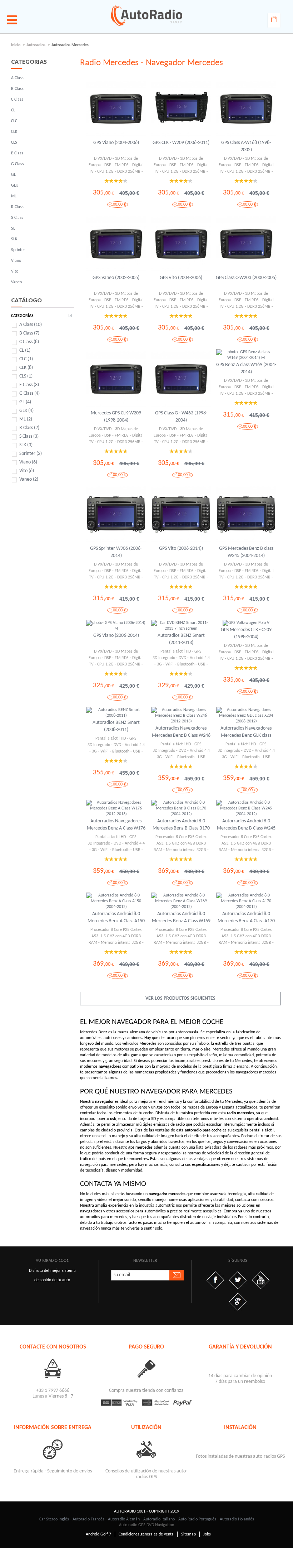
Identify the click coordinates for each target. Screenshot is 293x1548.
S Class (17, 218)
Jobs (207, 1534)
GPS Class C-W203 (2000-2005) (246, 277)
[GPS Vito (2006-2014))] (181, 514)
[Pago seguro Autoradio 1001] (146, 1402)
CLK (14, 132)
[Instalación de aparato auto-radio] (240, 1441)
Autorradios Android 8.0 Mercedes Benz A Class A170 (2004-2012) (246, 921)
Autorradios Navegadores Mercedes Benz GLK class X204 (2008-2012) (246, 735)
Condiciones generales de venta (146, 1534)
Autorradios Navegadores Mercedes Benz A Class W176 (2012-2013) (116, 828)
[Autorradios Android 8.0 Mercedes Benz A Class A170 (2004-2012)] (246, 901)
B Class (17, 89)
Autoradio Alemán (124, 1519)
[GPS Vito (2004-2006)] (181, 244)
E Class (17, 153)
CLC (14, 121)
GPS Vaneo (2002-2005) (116, 277)
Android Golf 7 (98, 1534)
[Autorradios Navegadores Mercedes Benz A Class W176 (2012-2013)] (115, 808)
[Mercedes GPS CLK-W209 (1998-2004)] (115, 379)
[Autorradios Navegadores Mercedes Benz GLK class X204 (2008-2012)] (246, 715)
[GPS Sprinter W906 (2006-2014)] (115, 514)
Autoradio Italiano (159, 1519)
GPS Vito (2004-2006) (181, 277)
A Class (17, 78)
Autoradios (35, 45)
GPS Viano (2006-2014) (116, 635)
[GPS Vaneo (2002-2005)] (115, 244)
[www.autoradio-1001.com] (146, 16)
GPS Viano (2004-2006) (116, 142)
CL (13, 110)
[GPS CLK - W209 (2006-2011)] (181, 108)
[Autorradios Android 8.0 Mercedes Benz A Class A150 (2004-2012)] (115, 901)
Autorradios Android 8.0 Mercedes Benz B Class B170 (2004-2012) (181, 828)
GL (13, 175)
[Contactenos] (52, 1368)
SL (13, 228)
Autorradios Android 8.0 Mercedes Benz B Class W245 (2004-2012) (246, 828)
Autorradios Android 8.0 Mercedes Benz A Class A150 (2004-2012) (116, 921)
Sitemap (188, 1534)
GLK (14, 185)
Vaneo (16, 282)
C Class (17, 99)
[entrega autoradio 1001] (52, 1449)
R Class (17, 207)
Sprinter (18, 250)
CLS (14, 142)
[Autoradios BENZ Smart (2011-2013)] (181, 625)
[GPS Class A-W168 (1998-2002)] (246, 108)
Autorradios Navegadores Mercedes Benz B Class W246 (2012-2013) (181, 735)
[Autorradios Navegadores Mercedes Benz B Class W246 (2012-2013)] (181, 715)
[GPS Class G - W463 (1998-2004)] (181, 379)
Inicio (15, 45)
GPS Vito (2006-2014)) (181, 548)
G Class (17, 164)
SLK (14, 239)
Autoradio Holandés (237, 1519)
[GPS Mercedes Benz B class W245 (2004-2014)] (246, 514)
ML (13, 196)
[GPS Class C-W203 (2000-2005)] (246, 244)
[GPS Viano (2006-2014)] (115, 625)
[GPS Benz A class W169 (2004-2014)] (246, 354)
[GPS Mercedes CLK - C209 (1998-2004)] (246, 622)
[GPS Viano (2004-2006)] (115, 108)
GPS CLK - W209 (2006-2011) (181, 142)
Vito (14, 271)
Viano (16, 261)
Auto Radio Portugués (197, 1519)
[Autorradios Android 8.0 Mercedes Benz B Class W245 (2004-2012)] (246, 808)
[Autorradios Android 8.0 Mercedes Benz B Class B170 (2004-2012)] (181, 808)
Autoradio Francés (88, 1519)
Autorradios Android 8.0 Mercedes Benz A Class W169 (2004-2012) (181, 921)
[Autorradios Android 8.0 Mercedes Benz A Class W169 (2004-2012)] (181, 901)
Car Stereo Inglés (54, 1519)
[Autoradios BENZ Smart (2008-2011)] (115, 712)
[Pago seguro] (146, 1368)
